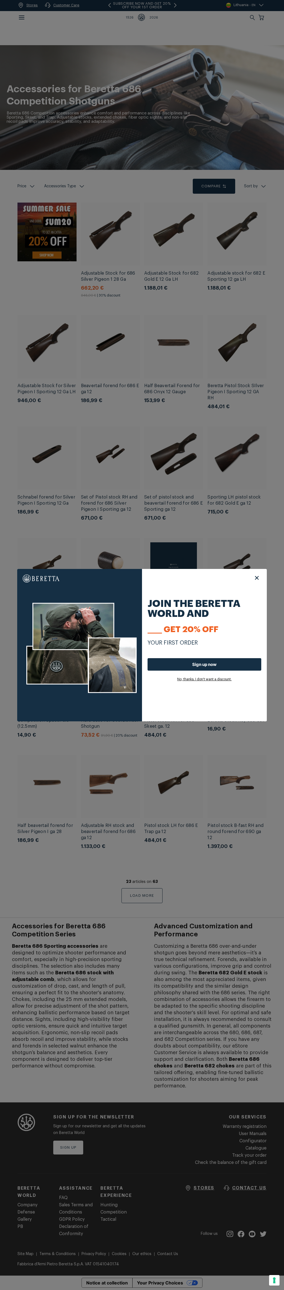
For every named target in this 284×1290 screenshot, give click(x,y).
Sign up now (204, 664)
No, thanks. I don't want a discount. (204, 679)
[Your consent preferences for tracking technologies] (274, 1280)
